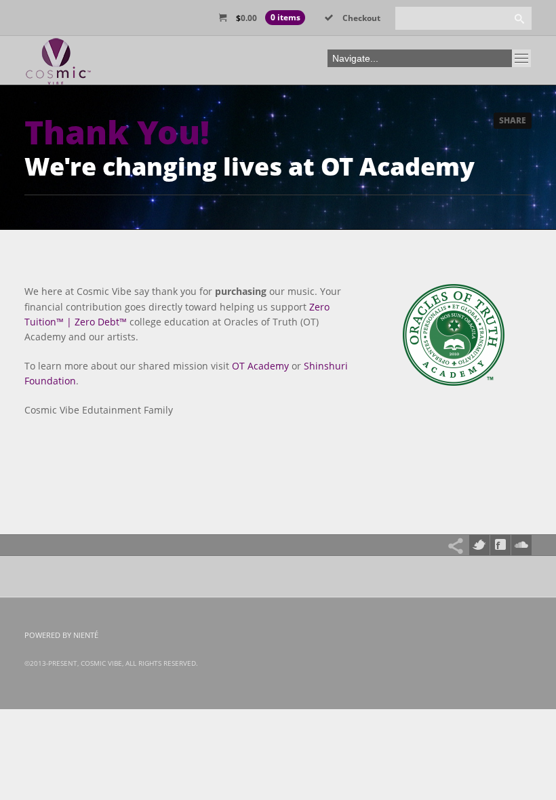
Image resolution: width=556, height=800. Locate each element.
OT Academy (260, 365)
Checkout (361, 18)
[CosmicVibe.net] (58, 65)
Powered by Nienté (61, 635)
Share (512, 120)
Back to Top (515, 40)
